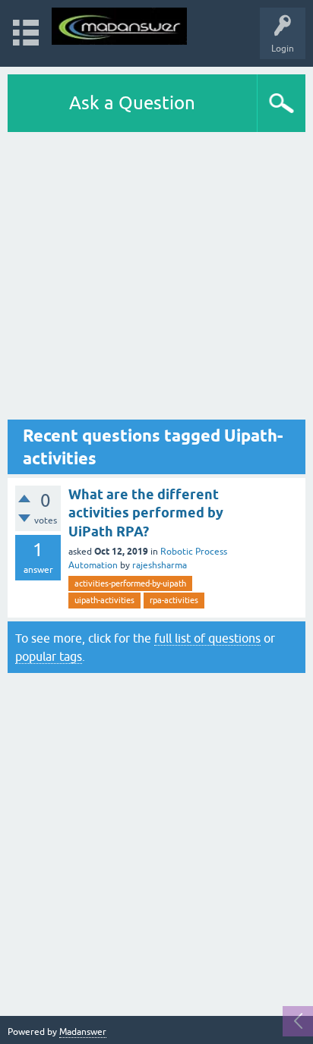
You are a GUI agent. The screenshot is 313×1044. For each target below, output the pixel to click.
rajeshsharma (159, 565)
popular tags (48, 656)
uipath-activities (104, 600)
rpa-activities (174, 600)
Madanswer (82, 1032)
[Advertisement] (156, 275)
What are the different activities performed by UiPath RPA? (145, 512)
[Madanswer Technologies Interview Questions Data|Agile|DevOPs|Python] (119, 26)
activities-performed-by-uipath (130, 583)
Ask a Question (132, 103)
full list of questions (207, 638)
